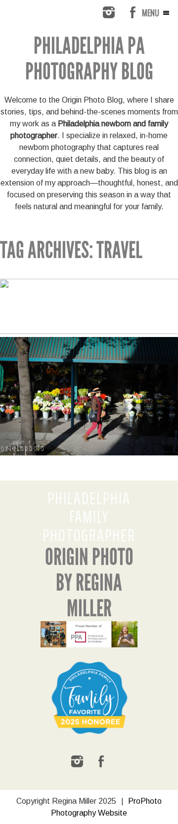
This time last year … (88, 343)
